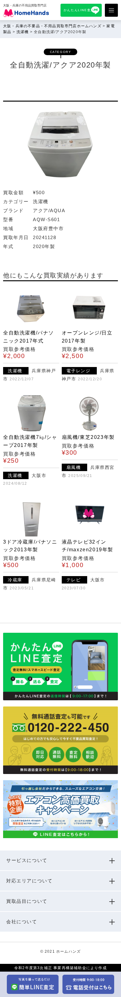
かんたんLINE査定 (79, 10)
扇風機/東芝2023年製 (88, 437)
